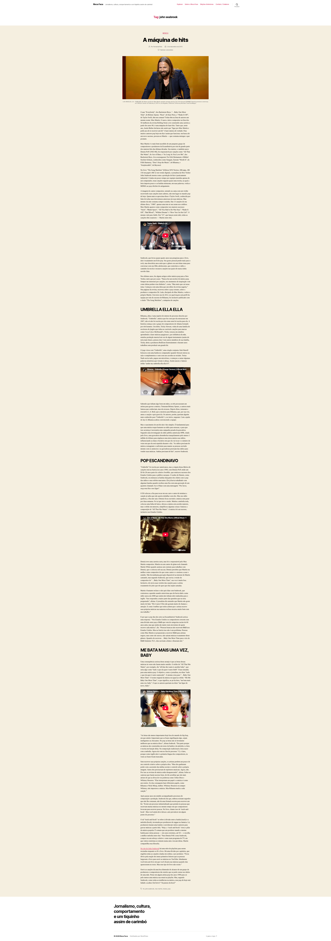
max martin (158, 889)
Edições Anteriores (207, 4)
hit (143, 889)
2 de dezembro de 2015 (174, 46)
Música (165, 33)
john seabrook (149, 889)
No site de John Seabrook (150, 848)
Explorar (180, 4)
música (165, 889)
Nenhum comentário (166, 50)
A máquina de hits (165, 39)
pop (169, 889)
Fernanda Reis (157, 46)
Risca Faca (98, 4)
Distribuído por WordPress (139, 936)
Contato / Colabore (222, 4)
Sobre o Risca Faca (191, 4)
